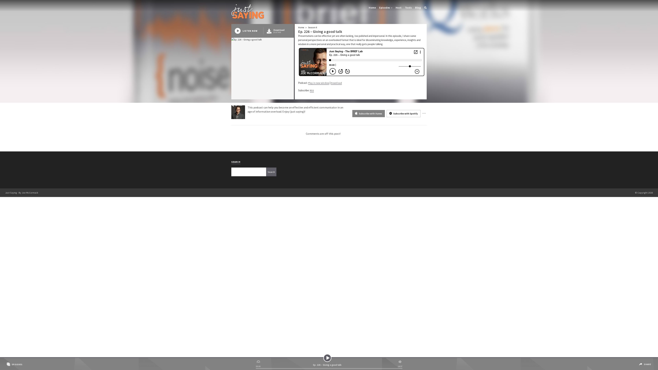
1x (258, 361)
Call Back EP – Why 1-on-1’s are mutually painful (397, 104)
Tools (408, 7)
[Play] (327, 357)
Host (399, 7)
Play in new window (318, 82)
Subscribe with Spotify (405, 113)
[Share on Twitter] (646, 367)
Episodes (384, 7)
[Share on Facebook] (645, 361)
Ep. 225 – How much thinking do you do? (256, 104)
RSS (312, 90)
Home (372, 7)
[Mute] (399, 361)
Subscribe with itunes (370, 113)
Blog (418, 7)
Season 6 (312, 27)
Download (336, 82)
